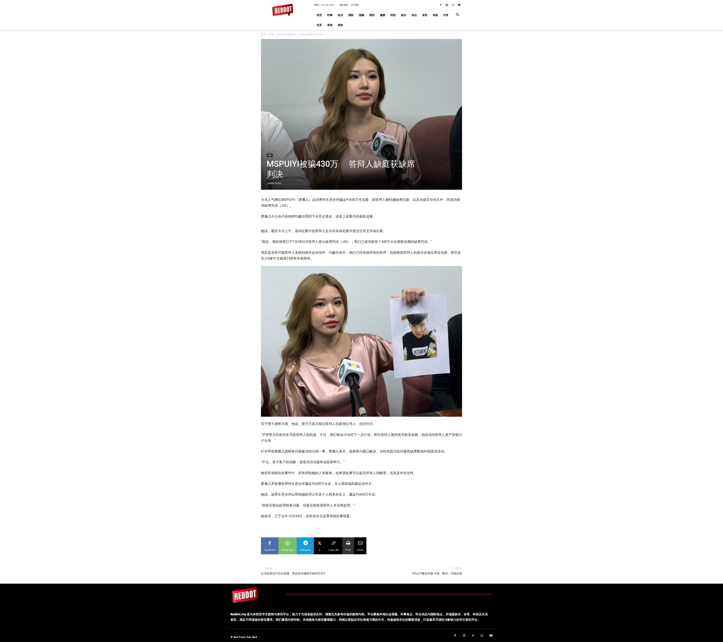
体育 (424, 15)
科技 (393, 15)
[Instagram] (447, 5)
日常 (445, 15)
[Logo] (244, 595)
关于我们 (355, 4)
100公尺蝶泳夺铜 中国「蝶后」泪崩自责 (437, 573)
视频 (361, 15)
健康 (382, 15)
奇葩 (435, 15)
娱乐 (403, 15)
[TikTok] (453, 5)
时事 (330, 15)
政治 (340, 15)
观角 (340, 25)
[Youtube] (459, 5)
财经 (372, 15)
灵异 (319, 25)
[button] (457, 15)
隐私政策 (344, 4)
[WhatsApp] (482, 635)
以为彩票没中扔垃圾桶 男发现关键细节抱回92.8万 (293, 573)
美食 (330, 25)
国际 (351, 15)
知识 (414, 15)
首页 (319, 15)
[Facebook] (440, 5)
